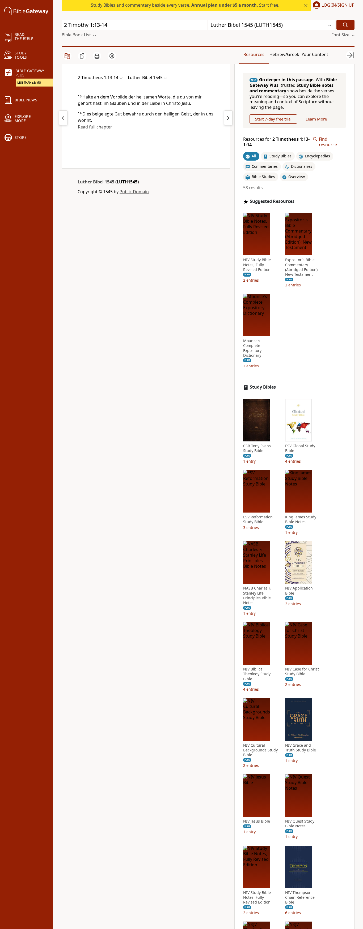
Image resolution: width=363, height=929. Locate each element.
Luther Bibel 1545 (96, 182)
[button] (332, 5)
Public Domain (134, 192)
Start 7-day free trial (273, 119)
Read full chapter (95, 127)
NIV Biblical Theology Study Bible (257, 674)
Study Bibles (263, 387)
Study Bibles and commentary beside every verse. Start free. (185, 5)
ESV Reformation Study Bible (258, 519)
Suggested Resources (272, 201)
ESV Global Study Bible (300, 448)
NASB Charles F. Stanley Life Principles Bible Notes (257, 595)
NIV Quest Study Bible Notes (299, 823)
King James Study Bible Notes (300, 519)
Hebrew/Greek (284, 54)
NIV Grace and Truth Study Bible (300, 747)
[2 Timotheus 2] (228, 117)
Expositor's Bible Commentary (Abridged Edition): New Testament (302, 267)
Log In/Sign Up (338, 5)
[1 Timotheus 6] (63, 117)
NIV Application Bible (299, 590)
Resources (253, 54)
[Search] (345, 25)
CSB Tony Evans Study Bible (257, 448)
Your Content (315, 54)
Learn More (316, 119)
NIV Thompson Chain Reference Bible (300, 897)
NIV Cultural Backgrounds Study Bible (260, 750)
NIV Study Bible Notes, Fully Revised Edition (257, 264)
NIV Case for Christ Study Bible (302, 671)
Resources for (276, 142)
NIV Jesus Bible (256, 821)
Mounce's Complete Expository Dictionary (252, 348)
